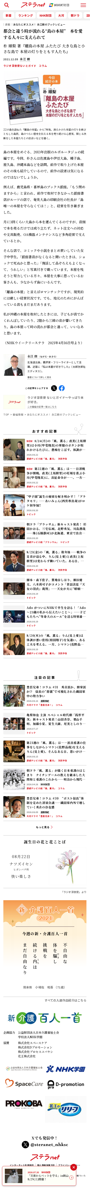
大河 (61, 15)
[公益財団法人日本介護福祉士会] (24, 1071)
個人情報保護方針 (46, 1165)
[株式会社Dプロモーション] (66, 1086)
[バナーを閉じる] (73, 1167)
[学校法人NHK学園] (66, 1071)
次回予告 (62, 459)
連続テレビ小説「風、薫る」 (42, 459)
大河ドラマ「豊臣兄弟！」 (40, 705)
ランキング (25, 15)
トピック (31, 514)
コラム (43, 65)
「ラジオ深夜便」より (73, 892)
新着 (9, 15)
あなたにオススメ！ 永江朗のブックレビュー (39, 24)
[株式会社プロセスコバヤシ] (24, 1111)
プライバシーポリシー (69, 1165)
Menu (83, 3)
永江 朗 (42, 356)
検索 (6, 3)
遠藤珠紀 (45, 700)
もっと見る (43, 827)
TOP (6, 414)
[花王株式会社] (66, 1111)
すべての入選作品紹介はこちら (65, 1000)
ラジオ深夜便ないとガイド (19, 65)
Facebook (62, 387)
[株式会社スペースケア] (24, 1086)
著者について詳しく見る (39, 377)
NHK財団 (45, 15)
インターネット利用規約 (22, 1165)
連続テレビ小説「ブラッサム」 (43, 542)
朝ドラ (75, 15)
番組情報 (18, 414)
